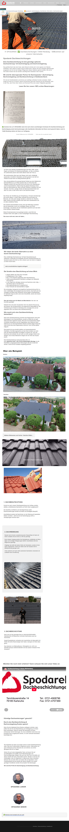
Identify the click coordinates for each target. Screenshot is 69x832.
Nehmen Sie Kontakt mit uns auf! (14, 814)
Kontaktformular (49, 826)
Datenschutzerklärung (42, 826)
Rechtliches (35, 826)
